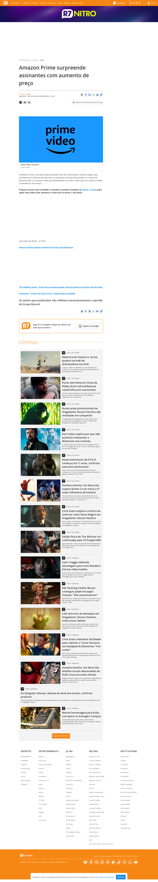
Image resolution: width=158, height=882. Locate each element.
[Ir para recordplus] (113, 862)
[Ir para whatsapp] (130, 862)
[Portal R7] (5, 3)
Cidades (68, 772)
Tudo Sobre (70, 836)
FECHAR (121, 877)
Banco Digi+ (125, 757)
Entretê (43, 3)
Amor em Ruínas (95, 764)
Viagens (41, 812)
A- (29, 102)
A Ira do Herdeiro (95, 761)
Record (67, 3)
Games (41, 788)
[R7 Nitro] (79, 14)
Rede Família (125, 812)
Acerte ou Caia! (94, 757)
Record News (77, 3)
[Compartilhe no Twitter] (82, 95)
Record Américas (126, 788)
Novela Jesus (93, 832)
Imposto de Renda (72, 800)
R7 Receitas (43, 804)
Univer (123, 820)
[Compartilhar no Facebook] (86, 95)
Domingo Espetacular (96, 812)
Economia (69, 784)
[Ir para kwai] (102, 862)
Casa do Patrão (94, 800)
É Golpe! (69, 792)
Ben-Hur (92, 784)
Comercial (124, 764)
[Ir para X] (133, 3)
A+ (25, 102)
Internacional (70, 804)
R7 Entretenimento (24, 60)
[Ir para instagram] (136, 3)
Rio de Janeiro (71, 820)
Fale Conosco (32, 862)
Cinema (41, 768)
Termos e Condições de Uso (58, 862)
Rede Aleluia (125, 808)
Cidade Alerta (93, 804)
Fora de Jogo (25, 768)
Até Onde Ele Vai (95, 772)
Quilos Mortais (94, 836)
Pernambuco (70, 816)
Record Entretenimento (129, 792)
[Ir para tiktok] (119, 862)
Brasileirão (24, 761)
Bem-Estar (42, 761)
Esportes (52, 3)
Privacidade (43, 862)
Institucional (129, 751)
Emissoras (124, 768)
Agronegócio (70, 757)
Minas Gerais (70, 808)
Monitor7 (69, 812)
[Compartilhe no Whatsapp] (93, 95)
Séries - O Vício (90, 189)
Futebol (23, 772)
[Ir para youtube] (135, 862)
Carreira (123, 761)
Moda (41, 792)
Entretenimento (49, 751)
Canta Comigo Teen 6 (96, 796)
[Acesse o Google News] (97, 94)
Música (41, 796)
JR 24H (60, 3)
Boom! (91, 788)
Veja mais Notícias (61, 736)
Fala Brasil (92, 820)
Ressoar (123, 816)
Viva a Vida (42, 820)
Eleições (34, 3)
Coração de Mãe (95, 808)
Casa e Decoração (45, 764)
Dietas (41, 772)
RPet (40, 808)
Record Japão (125, 800)
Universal (124, 824)
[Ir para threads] (107, 862)
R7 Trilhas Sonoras (127, 780)
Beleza (41, 757)
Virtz (40, 816)
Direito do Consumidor (74, 780)
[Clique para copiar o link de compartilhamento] (101, 95)
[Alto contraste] (20, 102)
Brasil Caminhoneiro (96, 792)
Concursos (69, 776)
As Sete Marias (94, 768)
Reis (90, 840)
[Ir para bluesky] (85, 862)
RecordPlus (124, 776)
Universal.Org (125, 828)
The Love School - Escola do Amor (101, 844)
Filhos (41, 784)
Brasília (26, 3)
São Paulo (69, 824)
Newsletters (125, 772)
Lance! (23, 776)
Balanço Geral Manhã (96, 776)
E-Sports (24, 764)
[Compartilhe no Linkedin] (89, 95)
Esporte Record (94, 816)
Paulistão (24, 784)
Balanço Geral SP (95, 780)
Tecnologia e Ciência (73, 832)
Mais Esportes (26, 780)
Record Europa (126, 796)
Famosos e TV (44, 780)
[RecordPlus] (119, 3)
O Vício (42, 60)
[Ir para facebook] (130, 3)
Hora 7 (68, 796)
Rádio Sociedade (126, 784)
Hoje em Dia (93, 824)
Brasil (68, 761)
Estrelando (42, 776)
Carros (68, 768)
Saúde (68, 828)
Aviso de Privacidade (107, 877)
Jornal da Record (95, 828)
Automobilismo (26, 757)
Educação (69, 788)
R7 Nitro (35, 60)
